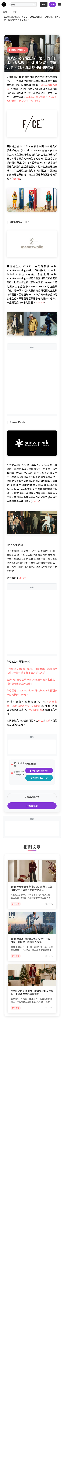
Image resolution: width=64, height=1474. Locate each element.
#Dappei (35, 705)
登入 (44, 4)
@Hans (22, 578)
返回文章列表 (32, 796)
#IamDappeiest (20, 705)
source (16, 178)
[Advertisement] (32, 382)
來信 (40, 720)
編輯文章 (33, 805)
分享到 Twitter (40, 777)
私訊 (47, 720)
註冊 (52, 4)
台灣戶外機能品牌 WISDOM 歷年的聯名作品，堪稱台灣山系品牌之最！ (32, 681)
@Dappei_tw (36, 709)
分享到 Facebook (39, 770)
